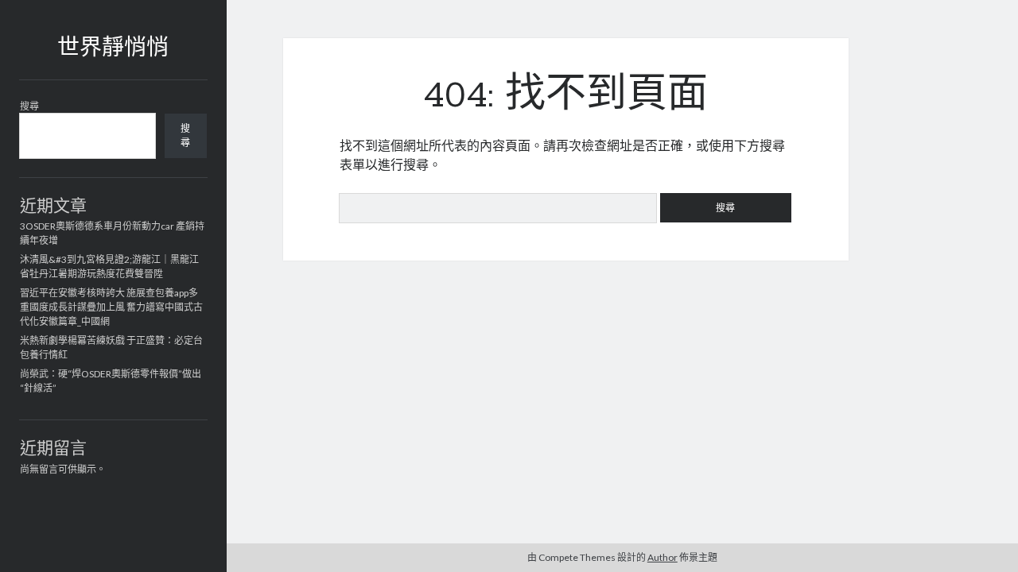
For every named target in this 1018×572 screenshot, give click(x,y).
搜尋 (29, 106)
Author (662, 557)
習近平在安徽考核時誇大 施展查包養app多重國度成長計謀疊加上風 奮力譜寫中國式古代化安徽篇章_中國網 (111, 307)
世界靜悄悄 (113, 49)
